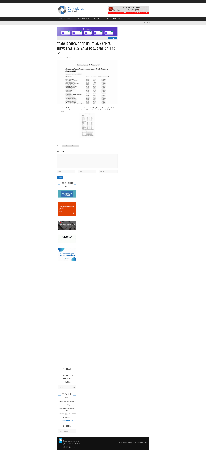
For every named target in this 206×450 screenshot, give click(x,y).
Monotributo (97, 19)
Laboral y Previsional (83, 19)
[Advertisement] (67, 289)
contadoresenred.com (67, 420)
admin (70, 57)
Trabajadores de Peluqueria (70, 145)
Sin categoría (112, 38)
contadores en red (131, 442)
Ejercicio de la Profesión (112, 19)
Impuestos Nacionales (65, 19)
